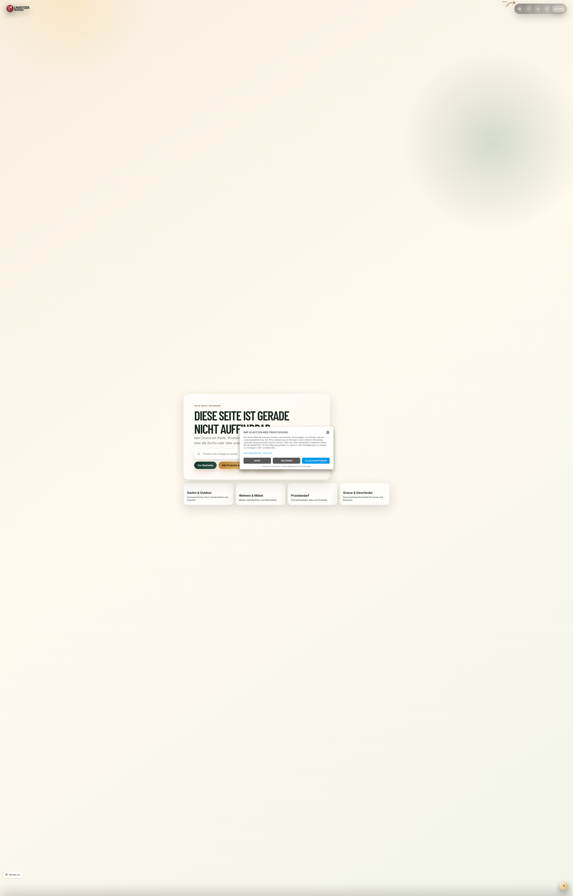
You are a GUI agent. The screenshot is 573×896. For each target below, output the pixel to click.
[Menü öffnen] (547, 9)
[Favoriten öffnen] (529, 9)
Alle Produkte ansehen (235, 465)
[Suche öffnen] (519, 9)
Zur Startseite (205, 465)
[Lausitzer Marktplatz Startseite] (18, 8)
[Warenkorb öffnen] (538, 9)
